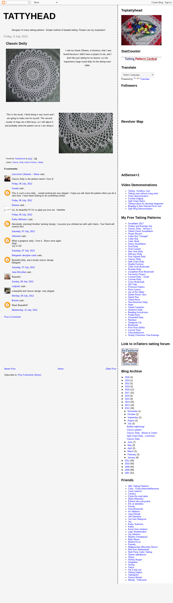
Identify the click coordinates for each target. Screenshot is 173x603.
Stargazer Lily (135, 322)
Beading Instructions (138, 312)
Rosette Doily (134, 269)
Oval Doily (133, 246)
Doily (21, 162)
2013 (127, 405)
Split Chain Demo (136, 201)
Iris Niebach (134, 511)
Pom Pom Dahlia (136, 327)
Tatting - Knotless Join (139, 191)
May (130, 445)
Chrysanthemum (136, 332)
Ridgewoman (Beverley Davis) (142, 547)
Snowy (131, 564)
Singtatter (133, 562)
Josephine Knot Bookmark (141, 271)
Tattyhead (29, 16)
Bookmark (133, 325)
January (132, 457)
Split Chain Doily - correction (141, 436)
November (133, 411)
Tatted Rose (134, 299)
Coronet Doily (134, 279)
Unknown (16, 236)
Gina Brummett (135, 509)
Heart (130, 304)
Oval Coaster (134, 249)
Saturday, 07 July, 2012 (23, 231)
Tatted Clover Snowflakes (140, 231)
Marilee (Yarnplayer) (137, 537)
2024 (127, 380)
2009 (127, 467)
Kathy (131, 526)
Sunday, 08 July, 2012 (22, 281)
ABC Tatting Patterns (138, 486)
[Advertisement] (26, 344)
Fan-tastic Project (136, 274)
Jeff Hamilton (134, 516)
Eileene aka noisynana (139, 501)
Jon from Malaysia (137, 519)
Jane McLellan (19, 272)
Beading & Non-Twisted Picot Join (144, 206)
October (132, 414)
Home (61, 369)
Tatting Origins (135, 572)
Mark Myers (134, 539)
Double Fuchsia (135, 264)
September (133, 417)
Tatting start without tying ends (143, 193)
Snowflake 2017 (136, 223)
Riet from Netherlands (138, 549)
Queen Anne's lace (137, 294)
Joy (130, 521)
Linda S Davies (30, 162)
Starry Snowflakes (137, 244)
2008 (127, 470)
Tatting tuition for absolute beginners (146, 203)
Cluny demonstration (138, 196)
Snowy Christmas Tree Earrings (143, 335)
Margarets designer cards (24, 255)
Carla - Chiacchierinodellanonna (143, 488)
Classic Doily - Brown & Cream (142, 433)
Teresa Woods (135, 577)
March (131, 451)
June (130, 442)
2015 (127, 399)
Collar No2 (133, 239)
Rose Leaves (134, 289)
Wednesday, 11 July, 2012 (24, 310)
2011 (127, 460)
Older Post (111, 369)
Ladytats (16, 286)
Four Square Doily (137, 256)
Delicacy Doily (135, 254)
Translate (144, 79)
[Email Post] (35, 159)
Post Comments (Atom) (29, 375)
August (131, 420)
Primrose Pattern (136, 287)
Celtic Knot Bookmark (139, 266)
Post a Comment (12, 317)
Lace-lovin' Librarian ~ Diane (25, 174)
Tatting (40, 162)
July (130, 423)
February (132, 454)
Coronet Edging (135, 198)
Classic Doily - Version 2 (140, 228)
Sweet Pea (133, 297)
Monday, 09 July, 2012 (23, 295)
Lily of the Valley (136, 292)
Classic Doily (134, 259)
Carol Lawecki (135, 491)
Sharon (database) (137, 554)
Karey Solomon (135, 524)
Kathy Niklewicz (20, 219)
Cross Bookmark (136, 282)
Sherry (131, 557)
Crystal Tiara (134, 330)
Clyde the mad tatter (138, 496)
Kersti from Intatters (138, 529)
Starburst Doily (135, 310)
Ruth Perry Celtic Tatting (140, 552)
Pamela (131, 544)
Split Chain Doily (136, 261)
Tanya (131, 567)
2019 (127, 386)
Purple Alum (134, 315)
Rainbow (132, 320)
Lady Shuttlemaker (137, 531)
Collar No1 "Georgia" (138, 236)
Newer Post (10, 369)
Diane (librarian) (135, 499)
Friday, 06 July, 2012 (22, 183)
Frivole (131, 506)
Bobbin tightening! (135, 426)
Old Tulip (132, 284)
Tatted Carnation (136, 307)
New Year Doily (135, 251)
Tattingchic (133, 575)
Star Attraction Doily (138, 302)
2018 (127, 389)
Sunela (15, 188)
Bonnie (15, 300)
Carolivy (132, 493)
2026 (127, 377)
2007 (127, 473)
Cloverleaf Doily (135, 317)
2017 (127, 393)
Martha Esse (134, 542)
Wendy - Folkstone (137, 580)
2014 (127, 402)
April (130, 448)
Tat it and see (134, 570)
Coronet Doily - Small (138, 277)
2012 (127, 408)
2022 (127, 383)
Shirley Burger (135, 559)
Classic (15, 162)
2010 (127, 463)
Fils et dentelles (136, 504)
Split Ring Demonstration (140, 208)
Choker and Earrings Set (140, 226)
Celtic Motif (133, 241)
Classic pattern (134, 430)
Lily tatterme (134, 534)
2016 (127, 396)
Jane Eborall (134, 514)
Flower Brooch (135, 233)
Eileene (15, 205)
